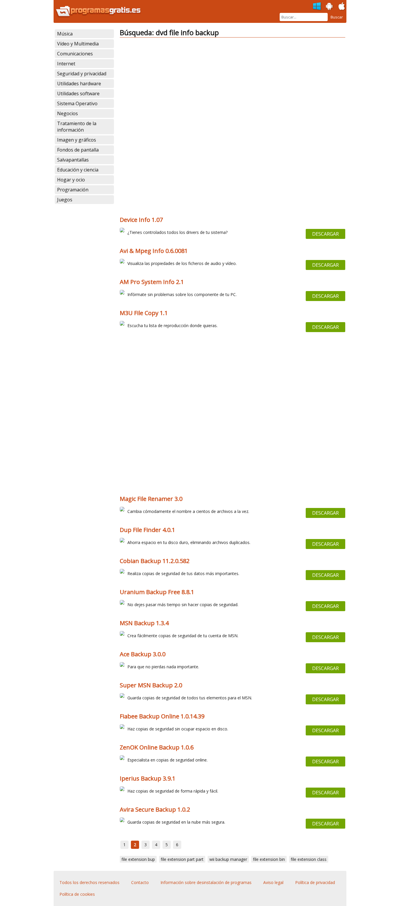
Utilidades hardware (79, 83)
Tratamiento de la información (76, 126)
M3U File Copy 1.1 (144, 313)
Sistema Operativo (77, 103)
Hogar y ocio (71, 179)
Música (65, 33)
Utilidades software (78, 93)
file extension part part (182, 859)
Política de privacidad (315, 882)
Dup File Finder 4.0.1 (147, 530)
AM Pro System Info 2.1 (152, 282)
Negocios (67, 113)
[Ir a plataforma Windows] (317, 6)
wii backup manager (228, 859)
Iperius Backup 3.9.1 (147, 778)
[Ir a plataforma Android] (329, 6)
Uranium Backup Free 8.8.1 (157, 592)
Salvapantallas (73, 160)
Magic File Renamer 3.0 (151, 499)
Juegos (64, 199)
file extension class (309, 859)
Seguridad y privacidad (81, 73)
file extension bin (269, 859)
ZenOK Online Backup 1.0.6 (157, 747)
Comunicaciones (75, 53)
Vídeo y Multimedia (78, 43)
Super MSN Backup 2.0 (151, 685)
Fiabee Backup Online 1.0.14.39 (162, 716)
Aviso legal (273, 882)
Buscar (337, 17)
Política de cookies (77, 894)
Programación (72, 189)
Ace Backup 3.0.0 (142, 654)
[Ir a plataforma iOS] (341, 6)
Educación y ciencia (77, 169)
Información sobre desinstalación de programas (206, 882)
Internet (66, 63)
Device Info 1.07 (141, 220)
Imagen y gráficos (76, 140)
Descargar (325, 234)
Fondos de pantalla (78, 150)
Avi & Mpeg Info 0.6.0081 (154, 251)
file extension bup (138, 859)
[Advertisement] (232, 83)
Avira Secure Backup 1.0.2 (155, 809)
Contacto (140, 882)
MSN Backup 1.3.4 (144, 623)
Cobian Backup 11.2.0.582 (154, 561)
